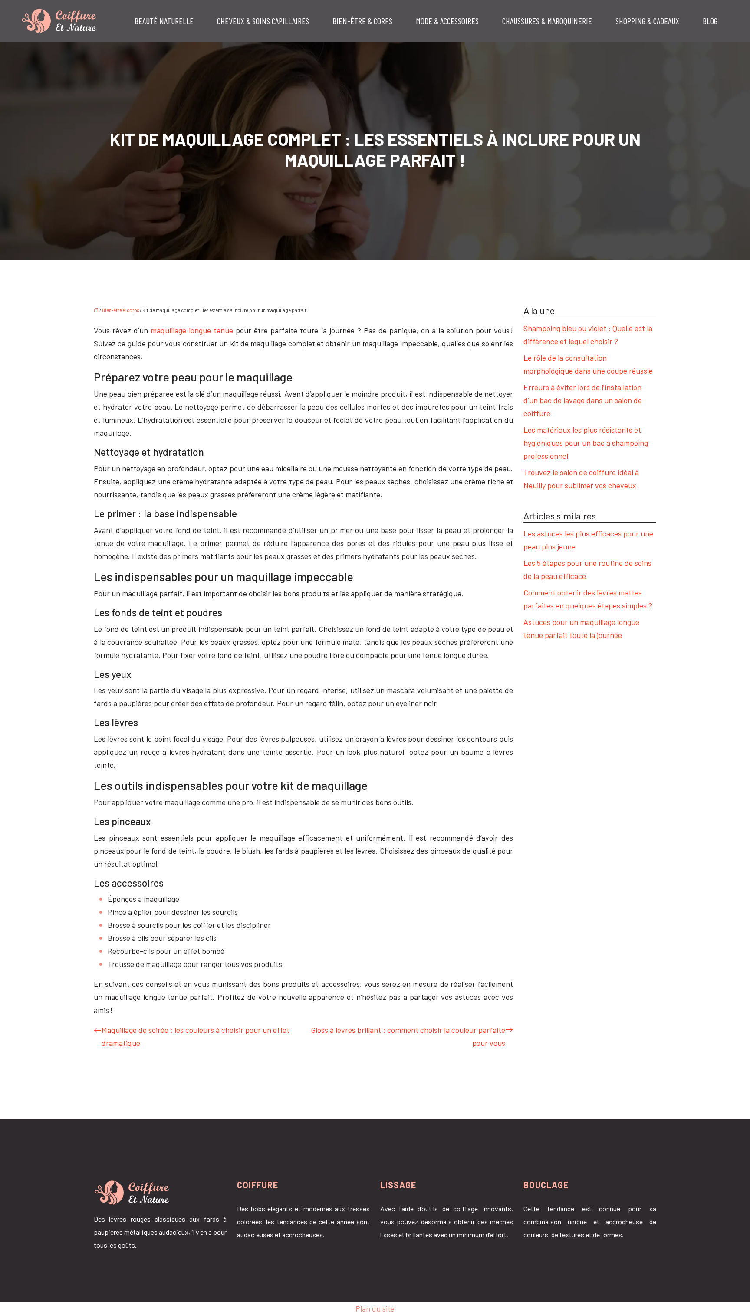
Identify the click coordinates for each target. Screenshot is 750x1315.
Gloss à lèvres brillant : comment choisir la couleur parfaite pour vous (408, 1036)
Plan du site (375, 1308)
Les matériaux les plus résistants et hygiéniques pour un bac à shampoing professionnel (585, 442)
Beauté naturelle (164, 21)
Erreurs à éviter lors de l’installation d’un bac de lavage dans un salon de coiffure (582, 400)
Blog (710, 21)
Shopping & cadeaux (647, 21)
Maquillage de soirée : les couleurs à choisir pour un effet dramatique (195, 1036)
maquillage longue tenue (193, 330)
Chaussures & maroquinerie (547, 21)
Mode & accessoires (447, 21)
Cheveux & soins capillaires (263, 21)
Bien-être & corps (362, 21)
